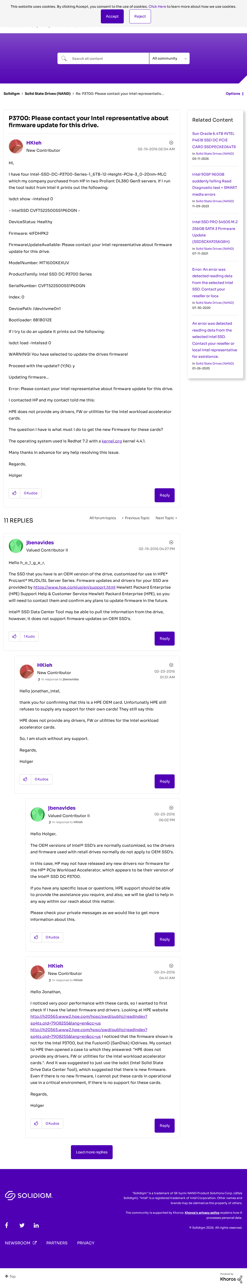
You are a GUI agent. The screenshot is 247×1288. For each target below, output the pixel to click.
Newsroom (17, 1243)
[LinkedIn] (36, 1225)
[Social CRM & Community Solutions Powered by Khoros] (231, 1278)
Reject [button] (140, 16)
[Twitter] (22, 1225)
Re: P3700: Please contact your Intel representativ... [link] (120, 93)
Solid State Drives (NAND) (48, 93)
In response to (60, 679)
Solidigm (12, 93)
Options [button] (233, 93)
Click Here (157, 6)
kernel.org (112, 441)
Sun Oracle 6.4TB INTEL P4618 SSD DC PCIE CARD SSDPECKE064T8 (214, 140)
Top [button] (12, 1276)
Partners (57, 1243)
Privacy (85, 1243)
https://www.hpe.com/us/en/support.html (75, 587)
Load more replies (92, 1152)
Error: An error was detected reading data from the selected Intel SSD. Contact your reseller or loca (212, 282)
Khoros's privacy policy (202, 1212)
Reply (165, 495)
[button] (112, 16)
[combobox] (103, 58)
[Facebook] (6, 1225)
